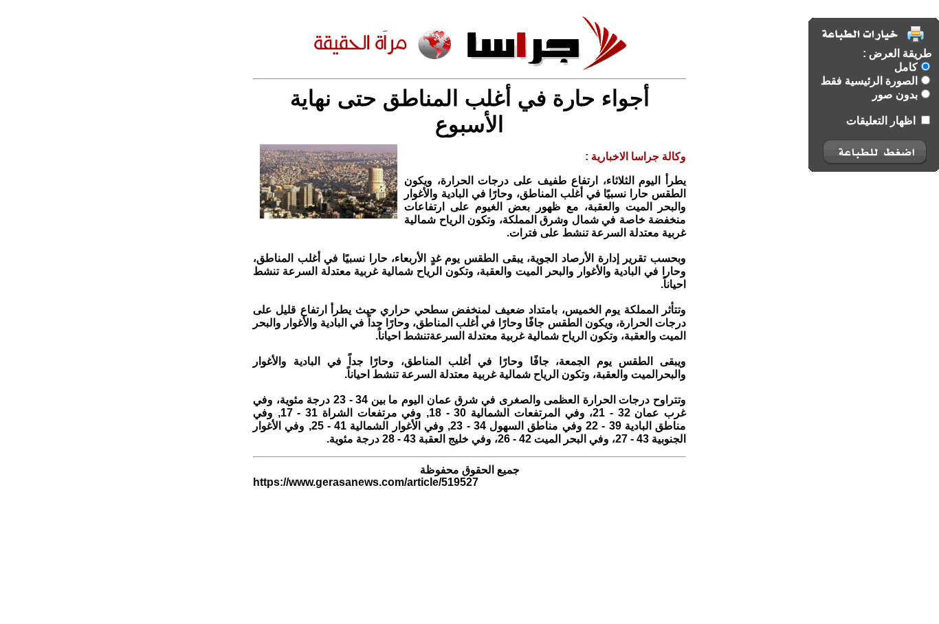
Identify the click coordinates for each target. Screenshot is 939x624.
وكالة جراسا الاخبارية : (635, 156)
